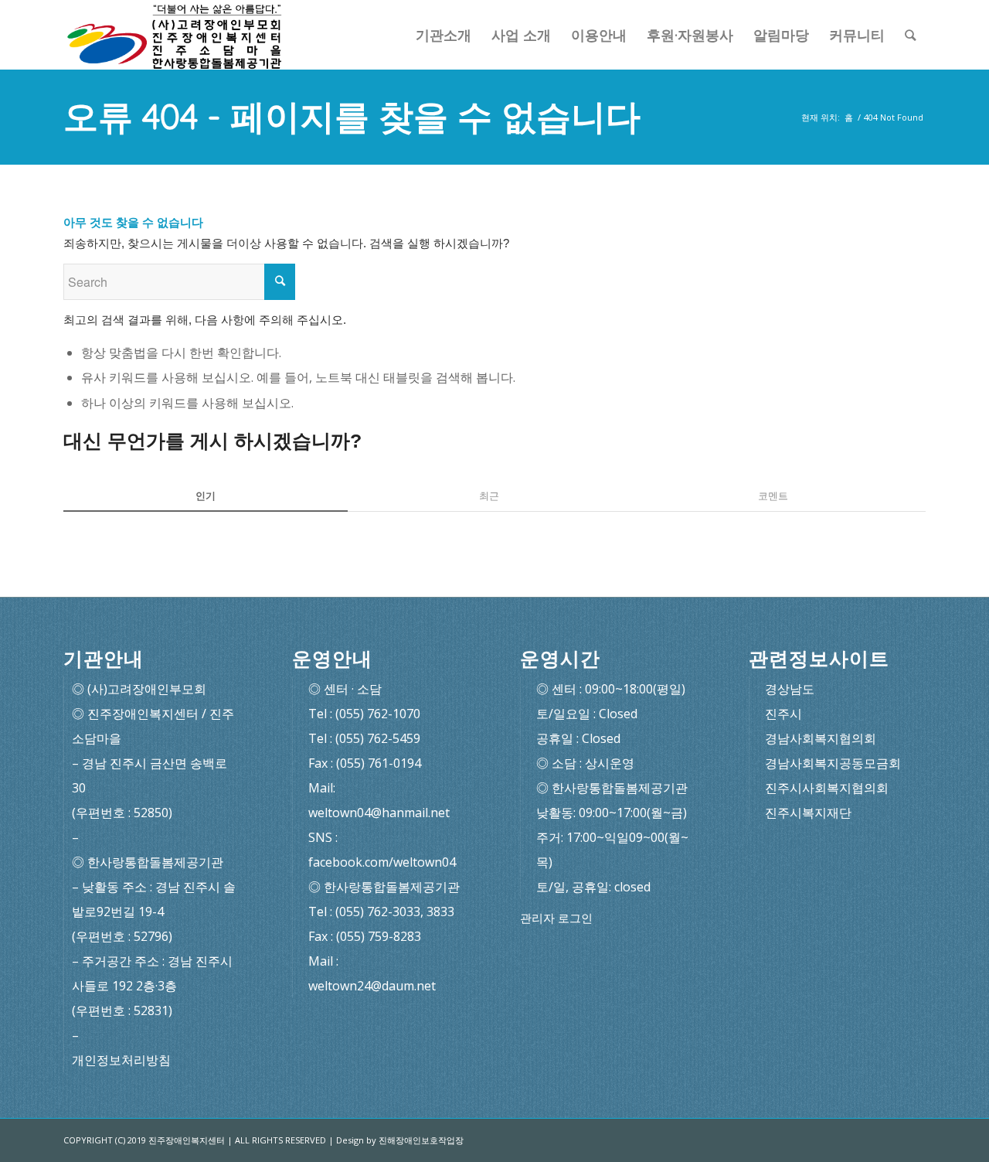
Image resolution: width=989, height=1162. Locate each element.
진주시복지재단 (808, 812)
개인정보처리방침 (121, 1059)
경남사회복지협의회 (820, 738)
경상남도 (789, 688)
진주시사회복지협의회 (827, 787)
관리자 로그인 (556, 918)
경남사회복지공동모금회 (833, 763)
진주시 (783, 713)
